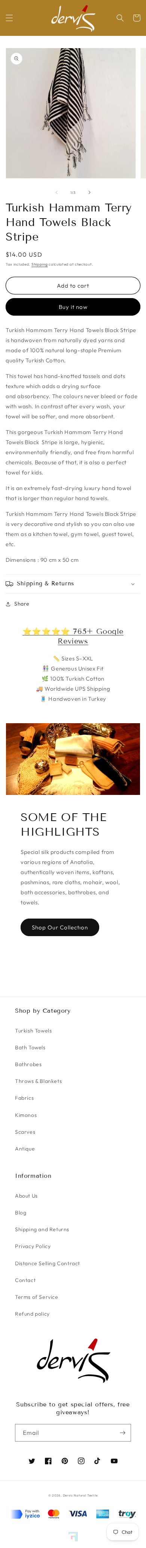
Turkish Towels (33, 1030)
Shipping (39, 264)
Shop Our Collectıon (60, 927)
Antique (25, 1148)
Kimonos (26, 1115)
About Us (26, 1195)
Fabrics (24, 1098)
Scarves (25, 1132)
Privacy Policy (33, 1246)
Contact (25, 1280)
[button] (9, 18)
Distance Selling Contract (47, 1263)
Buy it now (73, 306)
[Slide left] (56, 192)
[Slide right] (89, 192)
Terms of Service (36, 1297)
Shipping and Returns (42, 1229)
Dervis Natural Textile (80, 1495)
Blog (20, 1212)
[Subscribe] (122, 1433)
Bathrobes (28, 1064)
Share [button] (22, 603)
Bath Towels (30, 1047)
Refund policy (32, 1313)
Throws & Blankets (38, 1081)
